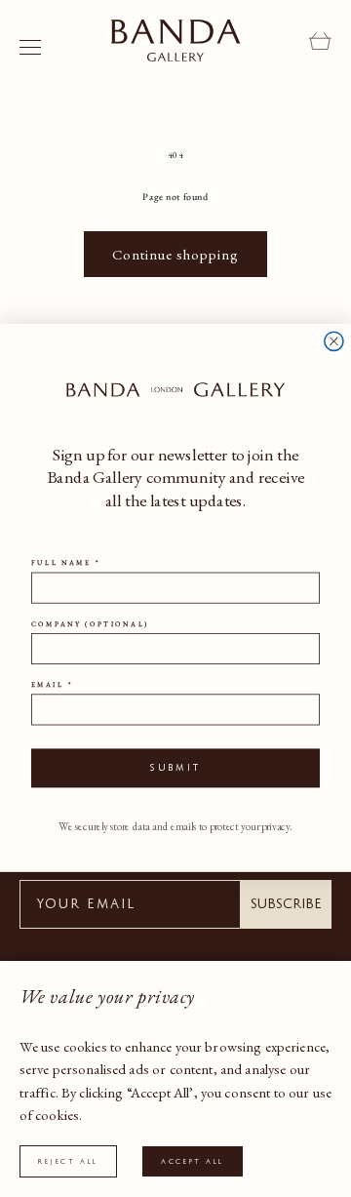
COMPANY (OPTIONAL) (90, 624)
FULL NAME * (65, 564)
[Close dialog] (334, 342)
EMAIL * (51, 686)
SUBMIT (176, 769)
